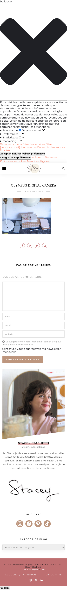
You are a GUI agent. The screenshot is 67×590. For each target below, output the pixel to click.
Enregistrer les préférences (15, 157)
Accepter (5, 153)
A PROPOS (30, 574)
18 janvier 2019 (33, 191)
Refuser (16, 153)
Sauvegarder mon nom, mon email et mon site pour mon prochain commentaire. (31, 343)
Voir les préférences (33, 153)
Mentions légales (38, 161)
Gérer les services (34, 144)
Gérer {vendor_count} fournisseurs (26, 146)
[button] (33, 52)
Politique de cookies (13, 161)
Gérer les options (11, 144)
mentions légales (30, 569)
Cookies (5, 588)
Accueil (11, 574)
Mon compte (52, 574)
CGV (43, 569)
